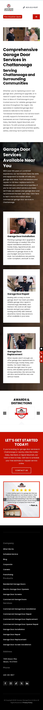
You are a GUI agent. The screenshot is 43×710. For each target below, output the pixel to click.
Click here (35, 194)
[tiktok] (16, 683)
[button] (4, 413)
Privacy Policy (27, 703)
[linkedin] (27, 683)
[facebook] (5, 683)
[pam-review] (21, 483)
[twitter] (21, 683)
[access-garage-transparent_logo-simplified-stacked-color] (8, 4)
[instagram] (11, 683)
